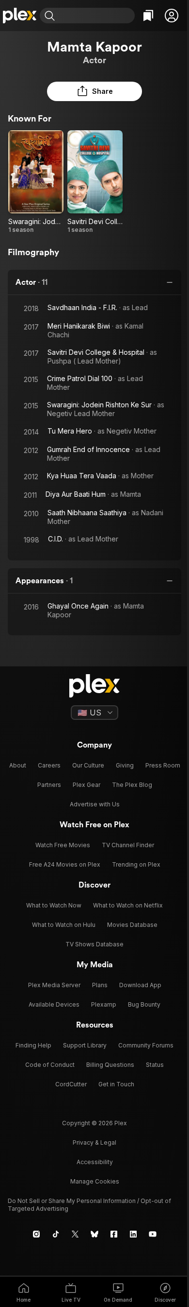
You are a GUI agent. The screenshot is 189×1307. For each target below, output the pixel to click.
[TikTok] (55, 1234)
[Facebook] (114, 1234)
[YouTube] (152, 1234)
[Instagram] (36, 1234)
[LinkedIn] (133, 1234)
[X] (75, 1234)
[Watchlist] (148, 15)
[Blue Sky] (94, 1234)
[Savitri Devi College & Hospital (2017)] (95, 182)
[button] (171, 15)
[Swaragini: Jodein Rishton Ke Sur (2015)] (35, 182)
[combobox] (96, 15)
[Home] (20, 15)
